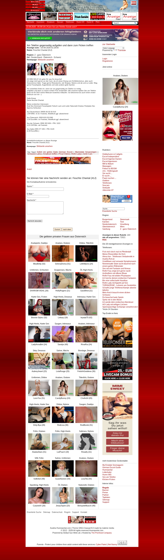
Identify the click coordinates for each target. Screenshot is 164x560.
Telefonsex (70, 22)
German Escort (65, 152)
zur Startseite (108, 44)
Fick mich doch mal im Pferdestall (116, 252)
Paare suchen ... (109, 178)
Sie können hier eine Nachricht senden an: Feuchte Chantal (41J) (61, 178)
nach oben (67, 229)
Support (105, 502)
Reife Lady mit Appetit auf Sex (115, 283)
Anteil (29, 169)
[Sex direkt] (82, 523)
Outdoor (105, 181)
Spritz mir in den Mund (111, 300)
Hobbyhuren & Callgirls (112, 154)
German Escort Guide (111, 467)
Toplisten (106, 497)
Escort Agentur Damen (112, 159)
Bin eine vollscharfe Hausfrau (115, 280)
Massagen (106, 166)
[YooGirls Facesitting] (63, 163)
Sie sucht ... (107, 173)
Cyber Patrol (101, 544)
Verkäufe (106, 188)
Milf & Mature (108, 164)
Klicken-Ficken (108, 479)
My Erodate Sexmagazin (112, 465)
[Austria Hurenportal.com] (82, 11)
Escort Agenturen (109, 161)
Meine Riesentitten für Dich (113, 254)
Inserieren (40, 22)
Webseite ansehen (46, 60)
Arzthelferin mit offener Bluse (114, 273)
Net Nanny (112, 544)
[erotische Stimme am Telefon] (34, 20)
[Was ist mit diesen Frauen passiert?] (66, 20)
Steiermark (124, 219)
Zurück (57, 229)
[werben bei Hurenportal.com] (114, 20)
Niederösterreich (109, 224)
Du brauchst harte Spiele (113, 297)
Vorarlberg (124, 224)
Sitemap (105, 500)
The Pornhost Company (101, 533)
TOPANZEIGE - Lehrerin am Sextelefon (119, 285)
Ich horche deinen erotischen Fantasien (119, 278)
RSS (104, 240)
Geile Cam (87, 154)
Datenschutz (57, 512)
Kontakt (84, 512)
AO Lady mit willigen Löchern (114, 304)
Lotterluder (107, 472)
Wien (122, 227)
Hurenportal (107, 470)
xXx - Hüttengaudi (110, 171)
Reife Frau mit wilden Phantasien (116, 276)
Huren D (90, 22)
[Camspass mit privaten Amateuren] (82, 20)
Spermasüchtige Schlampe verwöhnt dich (120, 307)
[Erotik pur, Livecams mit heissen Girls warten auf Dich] (117, 203)
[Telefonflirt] (117, 348)
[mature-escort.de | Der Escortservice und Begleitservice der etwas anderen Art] (50, 20)
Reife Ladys (76, 154)
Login (104, 59)
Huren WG (106, 475)
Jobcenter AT (108, 190)
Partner (105, 495)
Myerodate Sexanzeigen (86, 152)
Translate (122, 50)
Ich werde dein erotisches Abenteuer (117, 302)
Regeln (67, 512)
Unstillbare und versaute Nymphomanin (119, 261)
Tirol (122, 222)
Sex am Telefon (109, 477)
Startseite (30, 22)
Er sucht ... (106, 176)
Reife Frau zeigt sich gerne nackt (116, 271)
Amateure (50, 22)
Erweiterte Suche (109, 211)
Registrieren (107, 61)
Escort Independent (110, 157)
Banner (105, 490)
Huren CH (80, 22)
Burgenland (107, 219)
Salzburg (106, 229)
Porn (97, 22)
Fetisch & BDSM (109, 169)
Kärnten (105, 222)
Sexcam (60, 22)
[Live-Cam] (98, 20)
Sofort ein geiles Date (47, 152)
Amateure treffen (50, 154)
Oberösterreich (108, 227)
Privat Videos (64, 154)
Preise (105, 492)
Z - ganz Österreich (128, 229)
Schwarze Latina (34, 154)
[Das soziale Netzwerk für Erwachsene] (82, 40)
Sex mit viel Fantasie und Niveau (116, 268)
